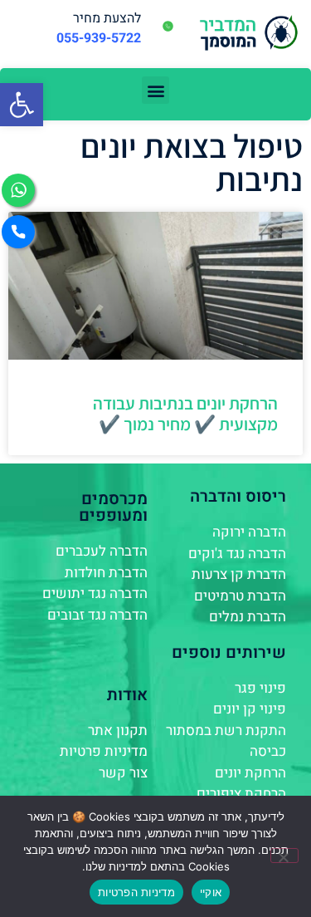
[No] (284, 855)
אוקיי (210, 892)
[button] (21, 104)
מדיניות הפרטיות (136, 892)
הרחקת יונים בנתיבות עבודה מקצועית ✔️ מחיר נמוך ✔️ (185, 413)
